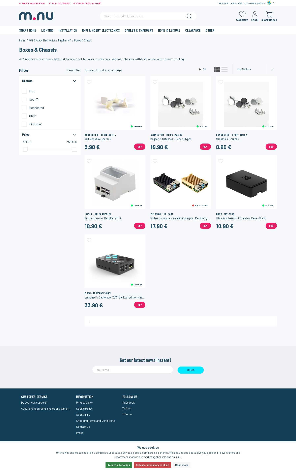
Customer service (254, 3)
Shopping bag (269, 20)
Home (22, 40)
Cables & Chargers (139, 30)
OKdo (32, 116)
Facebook (128, 402)
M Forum (127, 414)
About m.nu (83, 414)
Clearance (193, 30)
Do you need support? (34, 402)
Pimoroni (35, 124)
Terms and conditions (229, 3)
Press (79, 432)
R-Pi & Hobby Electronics (101, 30)
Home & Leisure (169, 30)
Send (190, 370)
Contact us (83, 426)
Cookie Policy (84, 408)
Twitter (126, 408)
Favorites (242, 20)
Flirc (32, 91)
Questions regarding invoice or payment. (45, 408)
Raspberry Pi (64, 40)
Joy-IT (33, 99)
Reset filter (74, 70)
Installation (68, 30)
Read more (181, 465)
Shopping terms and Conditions (95, 420)
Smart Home (27, 30)
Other (210, 30)
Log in (254, 20)
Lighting (47, 30)
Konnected (36, 107)
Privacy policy (84, 402)
